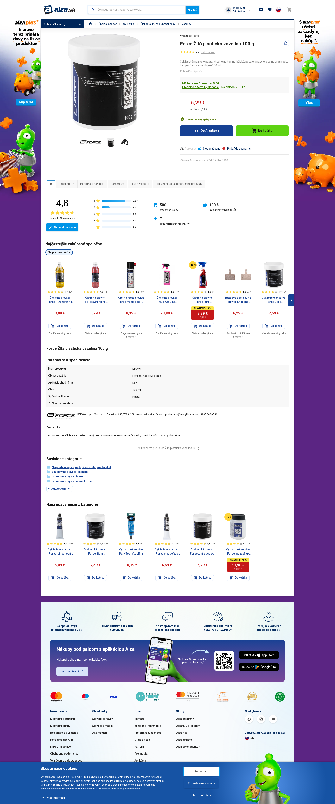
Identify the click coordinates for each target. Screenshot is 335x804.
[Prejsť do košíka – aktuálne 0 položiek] (289, 9)
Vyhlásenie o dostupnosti (66, 760)
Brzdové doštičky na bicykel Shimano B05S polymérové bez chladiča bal (238, 300)
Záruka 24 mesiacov (192, 160)
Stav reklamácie (102, 725)
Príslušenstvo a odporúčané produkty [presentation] (179, 183)
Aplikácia (140, 760)
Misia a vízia (142, 739)
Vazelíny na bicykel (274, 333)
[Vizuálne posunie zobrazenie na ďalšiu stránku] (291, 300)
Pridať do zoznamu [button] (239, 148)
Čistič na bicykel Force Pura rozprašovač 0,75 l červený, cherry (202, 300)
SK (252, 737)
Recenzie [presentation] (66, 183)
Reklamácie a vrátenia (64, 732)
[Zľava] (193, 265)
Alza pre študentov (188, 746)
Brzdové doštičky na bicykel (238, 335)
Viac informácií (56, 797)
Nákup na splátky (60, 746)
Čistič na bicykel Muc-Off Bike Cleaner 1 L (167, 300)
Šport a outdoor (108, 23)
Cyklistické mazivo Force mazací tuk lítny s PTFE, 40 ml (167, 552)
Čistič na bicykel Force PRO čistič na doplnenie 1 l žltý (59, 300)
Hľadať (192, 9)
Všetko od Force (190, 35)
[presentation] (51, 184)
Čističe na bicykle (60, 333)
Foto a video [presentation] (140, 183)
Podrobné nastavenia (201, 783)
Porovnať (190, 148)
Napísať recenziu (65, 227)
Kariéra (139, 746)
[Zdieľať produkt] (286, 43)
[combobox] (137, 10)
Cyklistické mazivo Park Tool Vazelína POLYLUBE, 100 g (131, 552)
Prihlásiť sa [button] (239, 11)
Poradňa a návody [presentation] (91, 183)
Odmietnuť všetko (201, 795)
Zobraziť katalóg (54, 24)
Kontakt (139, 718)
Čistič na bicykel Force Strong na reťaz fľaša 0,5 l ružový (95, 300)
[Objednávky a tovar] (261, 9)
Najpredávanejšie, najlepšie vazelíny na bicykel (81, 467)
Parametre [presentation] (117, 183)
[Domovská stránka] (90, 24)
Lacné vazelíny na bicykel (68, 476)
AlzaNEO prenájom (188, 725)
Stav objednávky (102, 718)
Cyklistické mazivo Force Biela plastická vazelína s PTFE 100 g (273, 300)
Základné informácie (147, 725)
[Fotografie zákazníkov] (124, 142)
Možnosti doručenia (63, 718)
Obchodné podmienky (64, 753)
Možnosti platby (60, 725)
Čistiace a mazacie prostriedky (158, 23)
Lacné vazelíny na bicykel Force (72, 481)
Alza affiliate (184, 739)
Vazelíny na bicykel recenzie (70, 471)
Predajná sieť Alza (61, 739)
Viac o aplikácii (69, 671)
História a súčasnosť (147, 732)
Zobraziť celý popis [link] (191, 71)
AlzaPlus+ (182, 732)
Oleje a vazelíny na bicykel (131, 335)
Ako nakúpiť (99, 732)
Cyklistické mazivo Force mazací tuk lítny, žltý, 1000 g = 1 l (238, 552)
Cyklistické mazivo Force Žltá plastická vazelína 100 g (202, 552)
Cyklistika (128, 23)
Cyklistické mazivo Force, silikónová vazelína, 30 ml (60, 552)
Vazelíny (186, 23)
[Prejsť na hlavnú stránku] (60, 10)
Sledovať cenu (211, 148)
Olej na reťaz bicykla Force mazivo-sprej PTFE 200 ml (131, 300)
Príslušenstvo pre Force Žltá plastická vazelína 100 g (167, 448)
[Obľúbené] (269, 9)
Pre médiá (141, 753)
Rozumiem (201, 771)
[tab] (51, 184)
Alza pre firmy (185, 718)
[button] (198, 119)
